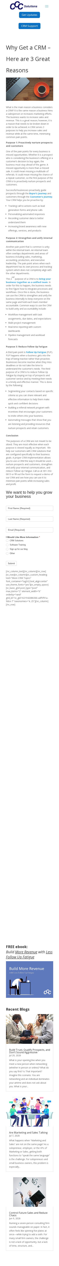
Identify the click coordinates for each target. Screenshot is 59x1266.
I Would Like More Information (23, 537)
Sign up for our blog (18, 549)
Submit (11, 563)
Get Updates (29, 15)
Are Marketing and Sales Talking (28, 1132)
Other (12, 553)
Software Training (17, 545)
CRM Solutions (16, 540)
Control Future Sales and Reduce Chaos (28, 1214)
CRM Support (29, 26)
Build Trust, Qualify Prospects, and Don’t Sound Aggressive (29, 1051)
